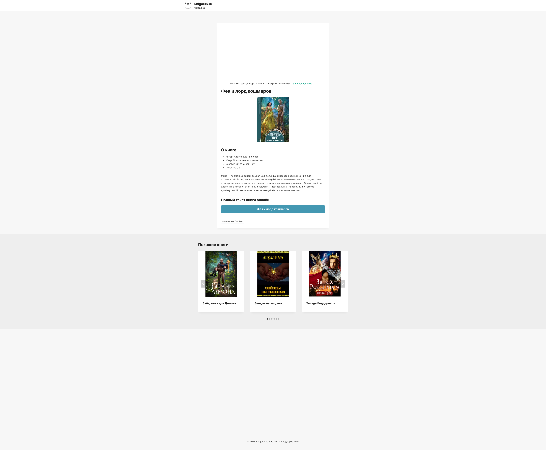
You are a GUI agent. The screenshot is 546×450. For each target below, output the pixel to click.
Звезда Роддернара (320, 303)
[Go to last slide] (203, 284)
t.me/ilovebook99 (302, 83)
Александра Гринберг (232, 221)
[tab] (267, 319)
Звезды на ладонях (268, 303)
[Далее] (342, 284)
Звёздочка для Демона (219, 303)
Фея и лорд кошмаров (273, 209)
